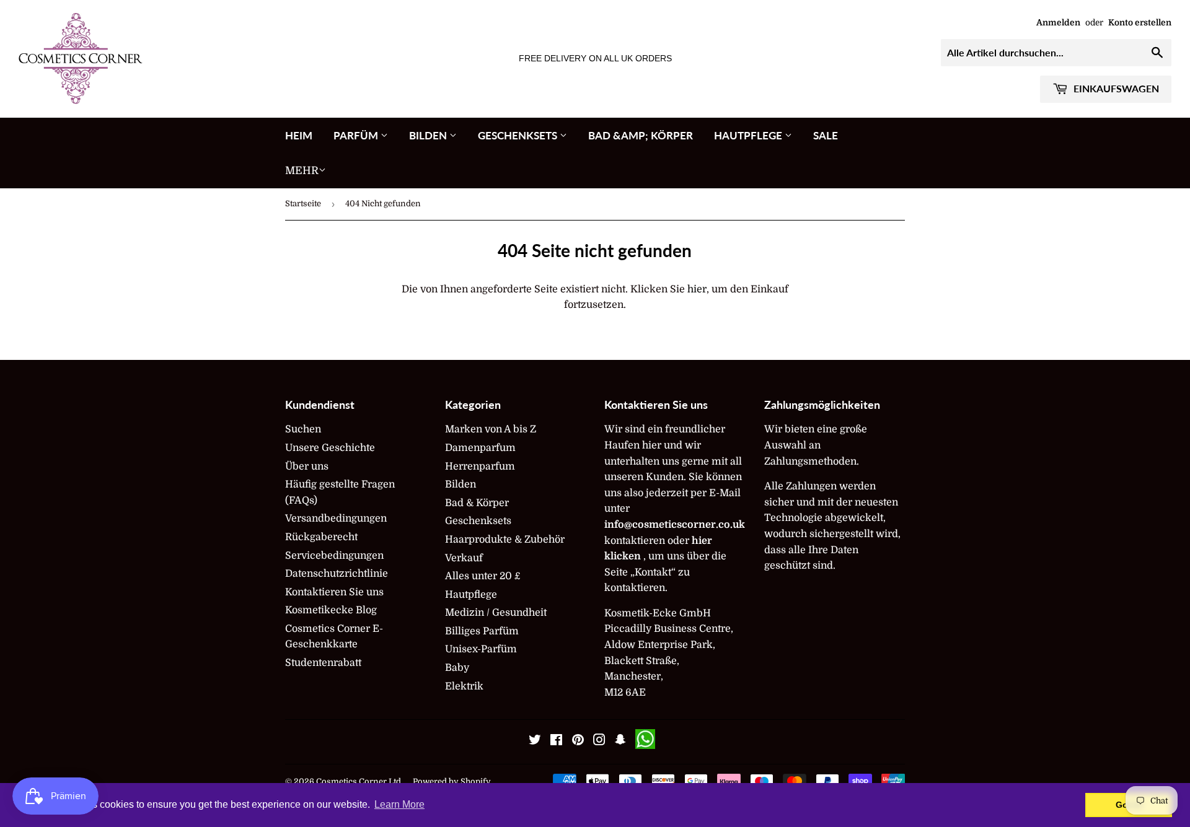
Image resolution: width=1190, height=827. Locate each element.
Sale (825, 135)
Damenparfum (480, 447)
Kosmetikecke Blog (331, 610)
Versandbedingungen (336, 518)
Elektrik (464, 686)
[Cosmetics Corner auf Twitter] (535, 741)
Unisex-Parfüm (481, 649)
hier (697, 289)
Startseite (303, 203)
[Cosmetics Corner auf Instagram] (599, 741)
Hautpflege (749, 135)
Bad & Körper (477, 503)
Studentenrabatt (323, 662)
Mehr (302, 171)
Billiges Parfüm (482, 631)
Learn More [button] (399, 804)
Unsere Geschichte (330, 447)
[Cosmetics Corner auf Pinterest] (577, 741)
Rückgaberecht (321, 537)
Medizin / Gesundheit (496, 612)
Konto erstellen (1139, 22)
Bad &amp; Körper (640, 135)
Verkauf (464, 558)
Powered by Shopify (452, 781)
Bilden (429, 135)
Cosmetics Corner (351, 781)
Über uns (306, 466)
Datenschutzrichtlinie (336, 573)
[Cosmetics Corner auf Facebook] (556, 741)
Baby (457, 667)
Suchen (303, 429)
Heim (298, 135)
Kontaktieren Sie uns (334, 592)
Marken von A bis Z (490, 429)
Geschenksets (519, 135)
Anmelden (1058, 22)
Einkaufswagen (1115, 88)
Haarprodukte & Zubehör (505, 539)
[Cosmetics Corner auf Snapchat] (620, 741)
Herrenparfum (480, 466)
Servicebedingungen (334, 555)
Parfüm (357, 135)
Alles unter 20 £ (483, 576)
